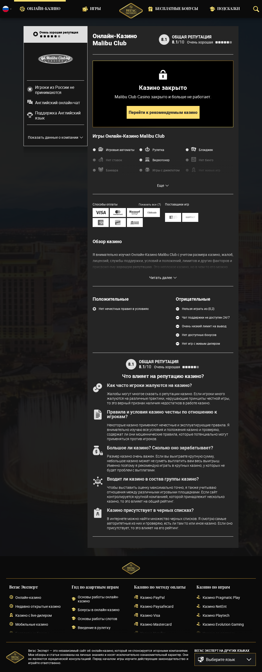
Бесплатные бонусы (176, 9)
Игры (95, 9)
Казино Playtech (216, 615)
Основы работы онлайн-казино (98, 599)
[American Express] (101, 222)
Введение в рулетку (94, 627)
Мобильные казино (31, 624)
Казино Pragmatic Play (221, 597)
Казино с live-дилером (33, 615)
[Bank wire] (135, 222)
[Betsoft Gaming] (173, 217)
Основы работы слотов (97, 618)
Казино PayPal (152, 597)
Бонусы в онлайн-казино (98, 609)
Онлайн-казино (43, 9)
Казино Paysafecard (156, 606)
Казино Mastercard (156, 624)
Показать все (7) (150, 204)
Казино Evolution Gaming (223, 624)
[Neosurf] (135, 212)
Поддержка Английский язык (58, 115)
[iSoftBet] (190, 217)
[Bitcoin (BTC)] (152, 212)
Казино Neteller (152, 633)
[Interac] (118, 222)
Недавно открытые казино (38, 606)
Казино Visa (150, 615)
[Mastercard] (118, 212)
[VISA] (101, 212)
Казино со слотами (219, 633)
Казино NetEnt (215, 606)
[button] (225, 659)
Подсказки (228, 9)
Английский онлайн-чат (57, 102)
